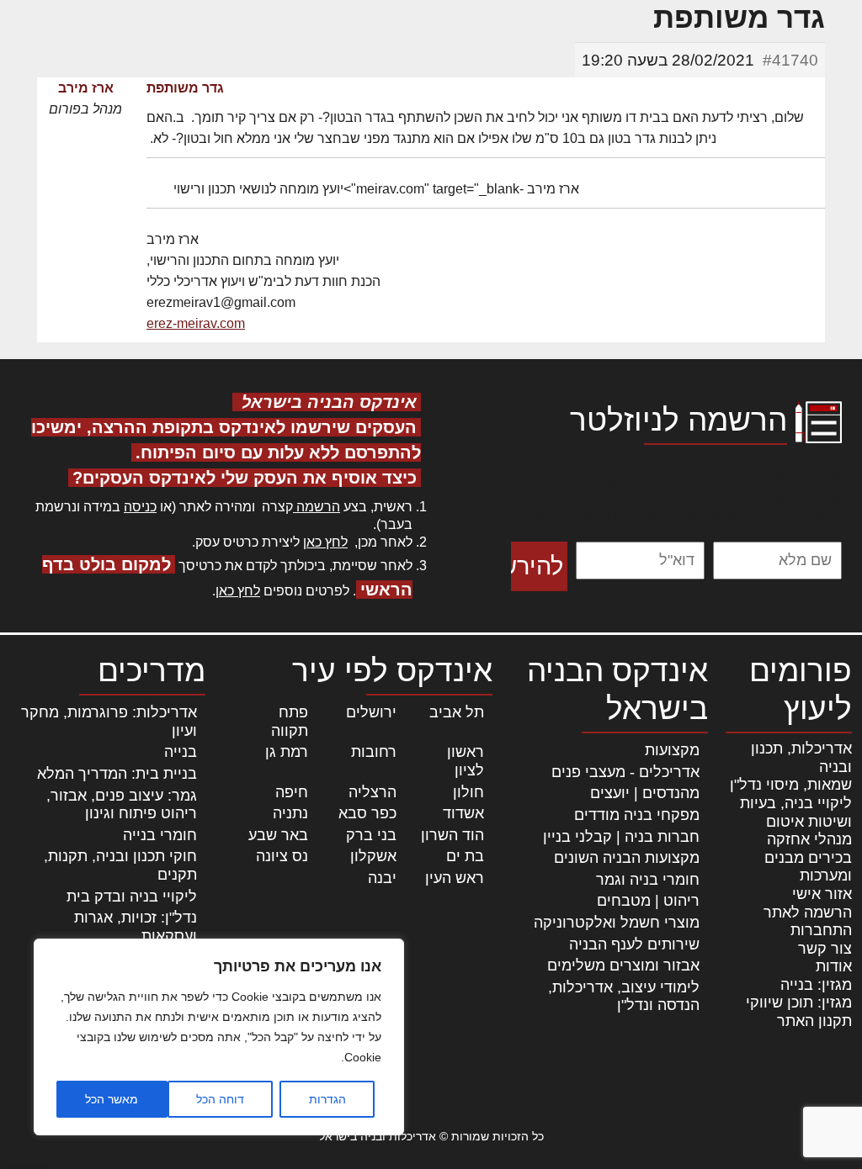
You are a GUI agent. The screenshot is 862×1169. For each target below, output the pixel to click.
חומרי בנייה (160, 835)
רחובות (373, 751)
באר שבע (278, 835)
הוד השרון (452, 835)
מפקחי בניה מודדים (637, 815)
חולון (468, 792)
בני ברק (371, 835)
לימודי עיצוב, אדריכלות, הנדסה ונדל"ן (624, 996)
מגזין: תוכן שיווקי (799, 1002)
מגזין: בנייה (816, 984)
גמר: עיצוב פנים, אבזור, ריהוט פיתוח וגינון (121, 805)
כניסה (140, 507)
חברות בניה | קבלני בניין (621, 836)
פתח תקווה (289, 721)
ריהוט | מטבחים (648, 900)
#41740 (790, 60)
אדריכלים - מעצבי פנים (625, 772)
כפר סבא (367, 813)
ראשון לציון (465, 761)
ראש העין (454, 878)
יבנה (382, 878)
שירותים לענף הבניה (634, 944)
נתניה (290, 813)
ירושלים (371, 712)
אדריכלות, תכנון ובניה (801, 757)
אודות (834, 966)
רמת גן (286, 751)
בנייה (180, 751)
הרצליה (372, 792)
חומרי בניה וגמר (648, 879)
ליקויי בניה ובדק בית (132, 896)
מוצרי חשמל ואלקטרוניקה (617, 922)
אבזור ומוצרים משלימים (623, 965)
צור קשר (825, 948)
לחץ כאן (325, 542)
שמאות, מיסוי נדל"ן (791, 784)
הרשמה (316, 507)
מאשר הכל (111, 1099)
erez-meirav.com (195, 323)
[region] (219, 1037)
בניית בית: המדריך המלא (117, 773)
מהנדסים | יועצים (645, 793)
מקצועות (672, 750)
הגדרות (327, 1099)
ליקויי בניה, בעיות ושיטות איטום (796, 812)
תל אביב (456, 712)
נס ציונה (282, 856)
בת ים (465, 856)
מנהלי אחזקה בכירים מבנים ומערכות (808, 857)
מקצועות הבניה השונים (627, 857)
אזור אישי (822, 894)
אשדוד (463, 813)
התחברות (821, 930)
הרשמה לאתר (808, 912)
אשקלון (373, 856)
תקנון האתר (814, 1021)
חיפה (291, 792)
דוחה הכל (220, 1099)
